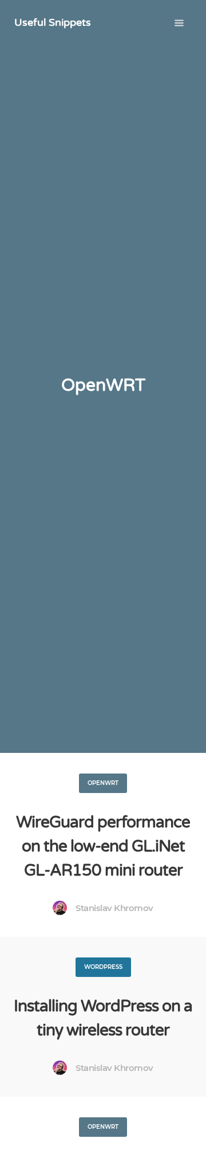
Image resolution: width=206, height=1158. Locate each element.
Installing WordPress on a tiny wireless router (103, 1018)
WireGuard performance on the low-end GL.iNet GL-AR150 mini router (103, 846)
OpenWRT (103, 783)
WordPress (103, 967)
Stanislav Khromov (114, 907)
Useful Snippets (52, 22)
